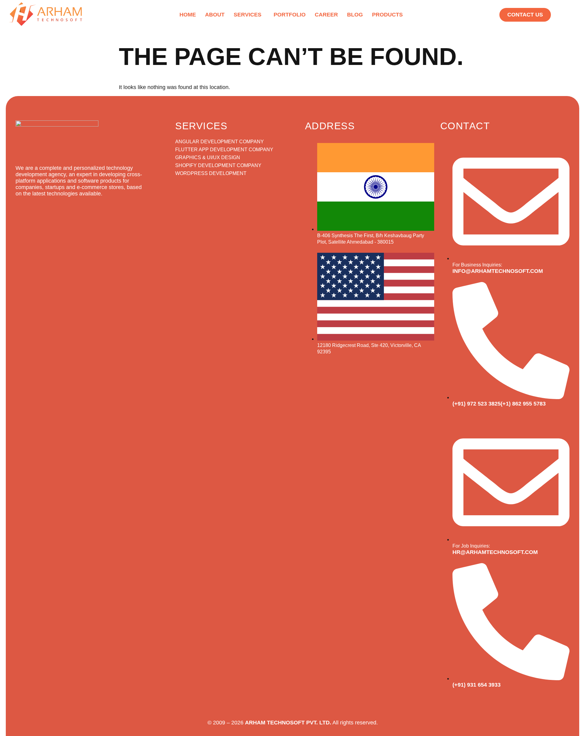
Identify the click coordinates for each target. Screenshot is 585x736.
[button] (249, 15)
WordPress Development (210, 173)
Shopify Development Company (218, 165)
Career (326, 15)
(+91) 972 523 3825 (476, 404)
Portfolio (290, 15)
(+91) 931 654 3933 (476, 685)
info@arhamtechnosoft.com (497, 271)
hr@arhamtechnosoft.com (495, 552)
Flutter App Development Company (224, 149)
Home (187, 15)
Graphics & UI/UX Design (207, 157)
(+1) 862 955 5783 (523, 404)
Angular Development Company (219, 141)
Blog (355, 15)
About (215, 15)
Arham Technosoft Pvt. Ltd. (288, 723)
